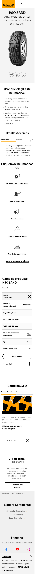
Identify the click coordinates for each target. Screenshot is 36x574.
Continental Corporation (15, 511)
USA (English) (23, 567)
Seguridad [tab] (5, 139)
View (29, 334)
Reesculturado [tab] (6, 392)
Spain (23, 4)
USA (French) (7, 570)
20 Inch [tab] (5, 288)
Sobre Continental (15, 518)
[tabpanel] (17, 150)
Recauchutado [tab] (21, 392)
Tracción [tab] (19, 139)
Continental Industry (15, 515)
